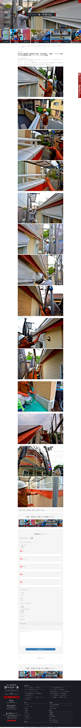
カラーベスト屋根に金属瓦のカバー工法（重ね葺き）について (59, 695)
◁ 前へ (20, 657)
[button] (1, 36)
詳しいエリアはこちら (11, 720)
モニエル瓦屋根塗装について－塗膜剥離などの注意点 (58, 697)
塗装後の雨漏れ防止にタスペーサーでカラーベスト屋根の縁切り (59, 691)
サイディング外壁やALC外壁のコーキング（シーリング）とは (34, 689)
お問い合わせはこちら (11, 697)
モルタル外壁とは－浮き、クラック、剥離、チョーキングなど (34, 697)
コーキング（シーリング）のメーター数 (31, 691)
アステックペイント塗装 (28, 706)
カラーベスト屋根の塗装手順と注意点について (57, 687)
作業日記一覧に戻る (40, 657)
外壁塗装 (26, 708)
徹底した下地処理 (53, 708)
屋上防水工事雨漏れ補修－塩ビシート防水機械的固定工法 (33, 693)
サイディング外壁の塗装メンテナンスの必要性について (33, 687)
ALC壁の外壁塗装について (29, 695)
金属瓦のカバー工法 (28, 717)
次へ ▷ (61, 657)
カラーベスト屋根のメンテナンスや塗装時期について (58, 689)
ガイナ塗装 (26, 704)
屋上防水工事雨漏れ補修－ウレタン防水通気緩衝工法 (58, 693)
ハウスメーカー (27, 719)
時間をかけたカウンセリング (54, 706)
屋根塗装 (26, 710)
